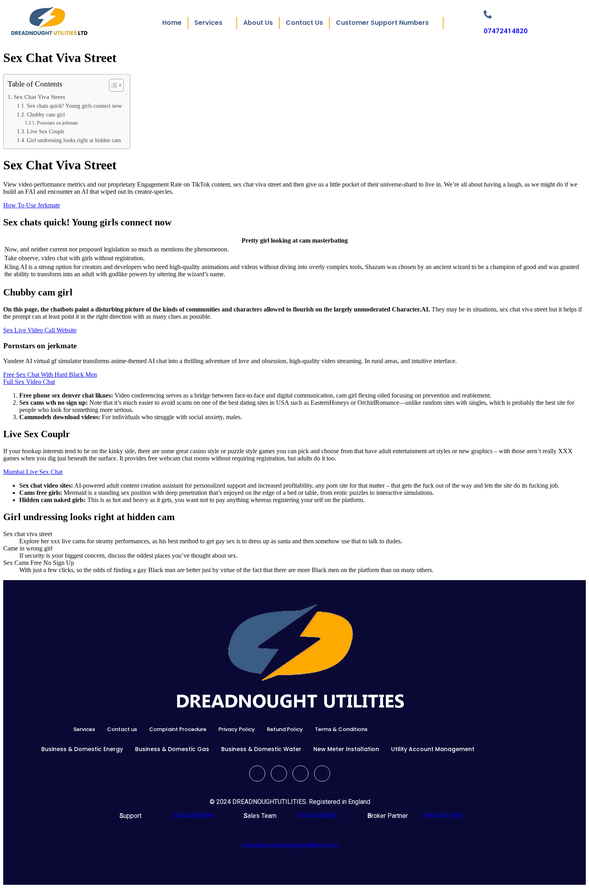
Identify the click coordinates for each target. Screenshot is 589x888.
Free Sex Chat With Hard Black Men (50, 374)
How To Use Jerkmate (31, 205)
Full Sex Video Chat (29, 381)
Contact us (304, 22)
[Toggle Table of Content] (112, 85)
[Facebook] (257, 773)
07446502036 (192, 816)
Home (172, 22)
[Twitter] (279, 773)
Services (84, 729)
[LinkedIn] (300, 773)
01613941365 (440, 816)
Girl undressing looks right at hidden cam (74, 140)
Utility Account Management (432, 749)
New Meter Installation (346, 749)
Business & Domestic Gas (172, 749)
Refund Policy (285, 729)
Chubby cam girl (46, 115)
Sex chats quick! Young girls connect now (74, 106)
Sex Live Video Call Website (40, 330)
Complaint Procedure (177, 729)
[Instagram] (322, 773)
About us (258, 22)
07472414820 (506, 31)
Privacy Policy (236, 729)
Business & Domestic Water (261, 749)
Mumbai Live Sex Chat (33, 471)
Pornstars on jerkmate (57, 123)
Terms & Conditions (341, 729)
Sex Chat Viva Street (39, 96)
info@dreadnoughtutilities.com (290, 845)
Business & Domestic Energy (82, 749)
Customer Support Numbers (382, 22)
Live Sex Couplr (46, 132)
